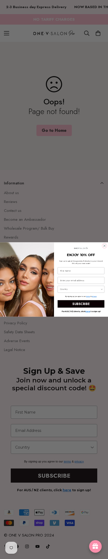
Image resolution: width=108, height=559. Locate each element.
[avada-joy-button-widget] (95, 546)
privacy (94, 296)
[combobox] (80, 289)
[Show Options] (101, 289)
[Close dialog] (104, 245)
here (87, 311)
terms (88, 296)
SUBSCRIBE (80, 304)
